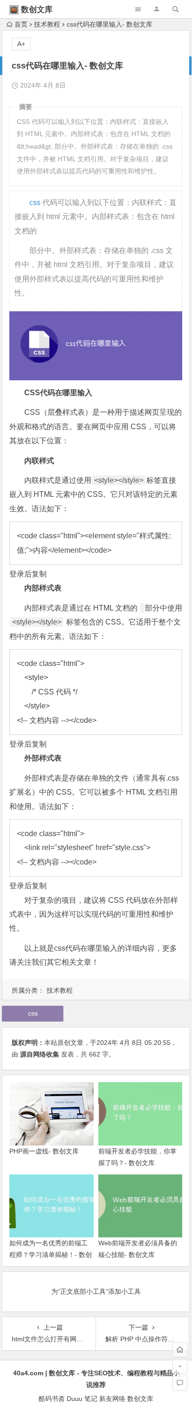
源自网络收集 (39, 1054)
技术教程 (47, 24)
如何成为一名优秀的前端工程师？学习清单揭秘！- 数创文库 (50, 1254)
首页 (20, 24)
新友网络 (112, 1398)
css (35, 202)
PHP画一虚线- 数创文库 (44, 1151)
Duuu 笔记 (82, 1398)
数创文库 (37, 9)
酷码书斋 (52, 1398)
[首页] (179, 1349)
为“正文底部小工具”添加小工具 (96, 1291)
